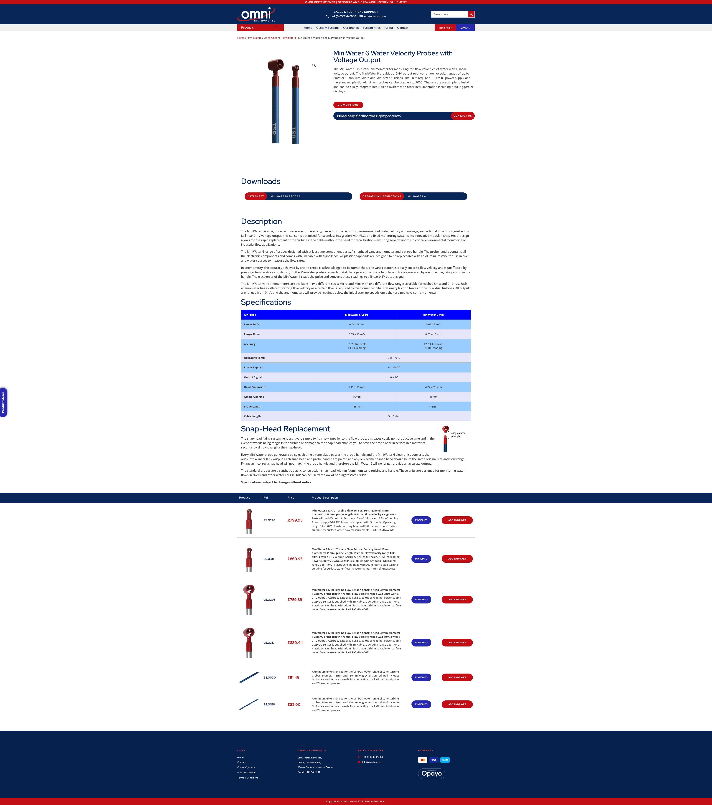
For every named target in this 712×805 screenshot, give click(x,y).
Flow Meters (254, 37)
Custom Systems (327, 28)
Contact (402, 28)
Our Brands (351, 28)
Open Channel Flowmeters (280, 37)
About (389, 28)
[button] (314, 65)
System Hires (371, 28)
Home (308, 28)
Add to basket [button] (457, 520)
